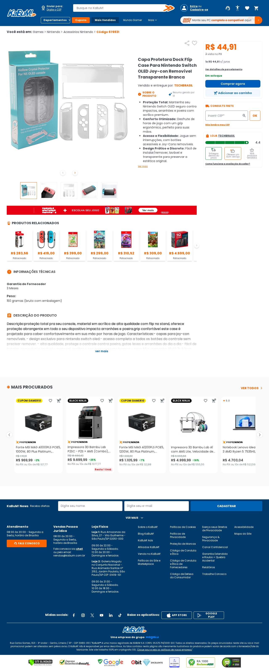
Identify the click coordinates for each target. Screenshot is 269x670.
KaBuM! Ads (145, 540)
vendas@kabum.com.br (69, 555)
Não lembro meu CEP (217, 124)
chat (79, 549)
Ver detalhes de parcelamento (223, 69)
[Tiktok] (120, 615)
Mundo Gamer (132, 20)
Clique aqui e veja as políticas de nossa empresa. (164, 649)
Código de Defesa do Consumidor (181, 575)
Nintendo (55, 32)
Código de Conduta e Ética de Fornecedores (183, 564)
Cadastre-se (199, 9)
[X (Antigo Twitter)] (92, 615)
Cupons (80, 20)
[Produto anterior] (9, 435)
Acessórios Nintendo (79, 32)
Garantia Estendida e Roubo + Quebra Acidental (215, 557)
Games (39, 32)
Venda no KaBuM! (149, 554)
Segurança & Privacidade (210, 538)
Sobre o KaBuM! (148, 527)
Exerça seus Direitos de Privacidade (214, 528)
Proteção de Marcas (183, 544)
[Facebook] (74, 615)
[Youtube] (101, 615)
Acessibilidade (243, 527)
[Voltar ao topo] (134, 629)
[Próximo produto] (259, 435)
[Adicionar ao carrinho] (59, 400)
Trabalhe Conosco (214, 574)
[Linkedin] (111, 615)
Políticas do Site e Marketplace (149, 562)
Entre (194, 6)
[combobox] (121, 8)
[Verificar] (40, 662)
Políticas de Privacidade (178, 535)
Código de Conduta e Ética (183, 552)
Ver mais (143, 166)
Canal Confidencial (215, 547)
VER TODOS (249, 388)
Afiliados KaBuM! (148, 547)
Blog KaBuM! (146, 533)
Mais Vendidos (105, 20)
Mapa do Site (242, 533)
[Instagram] (83, 615)
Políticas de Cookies (183, 527)
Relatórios (208, 567)
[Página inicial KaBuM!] (22, 13)
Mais (153, 20)
